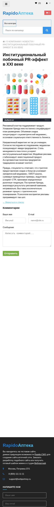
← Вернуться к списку (13, 202)
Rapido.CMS (40, 454)
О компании (13, 41)
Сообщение (8, 227)
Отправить (11, 253)
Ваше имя (7, 214)
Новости (27, 41)
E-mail (31, 214)
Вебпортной (40, 463)
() (39, 3)
